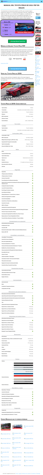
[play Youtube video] (17, 91)
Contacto (33, 473)
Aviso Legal (18, 473)
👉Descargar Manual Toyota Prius (17, 68)
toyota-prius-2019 (4, 63)
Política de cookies (26, 473)
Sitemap (38, 473)
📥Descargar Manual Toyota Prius (17, 41)
